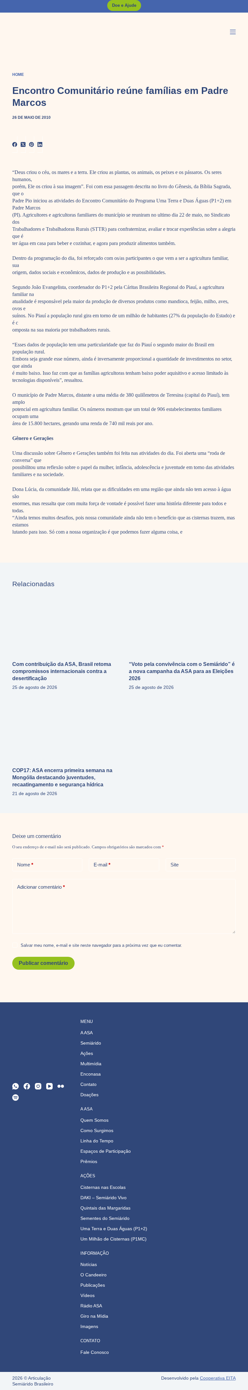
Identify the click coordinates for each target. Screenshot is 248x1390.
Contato (88, 1084)
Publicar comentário (43, 963)
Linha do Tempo (96, 1140)
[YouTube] (49, 1086)
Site (174, 864)
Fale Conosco (94, 1352)
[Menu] (233, 32)
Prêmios (88, 1161)
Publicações (92, 1285)
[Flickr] (60, 1086)
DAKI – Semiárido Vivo (103, 1197)
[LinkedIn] (40, 144)
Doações (89, 1094)
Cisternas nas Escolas (103, 1187)
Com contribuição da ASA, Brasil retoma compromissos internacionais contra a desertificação (61, 671)
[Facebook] (14, 144)
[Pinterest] (31, 144)
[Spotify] (15, 1097)
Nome (25, 864)
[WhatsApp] (15, 1086)
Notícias (88, 1264)
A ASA (86, 1032)
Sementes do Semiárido (104, 1218)
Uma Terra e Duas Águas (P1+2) (113, 1228)
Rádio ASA (91, 1305)
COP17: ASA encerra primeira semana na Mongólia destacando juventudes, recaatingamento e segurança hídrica (62, 777)
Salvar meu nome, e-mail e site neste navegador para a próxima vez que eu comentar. (101, 945)
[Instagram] (38, 1086)
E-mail (102, 864)
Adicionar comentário (41, 887)
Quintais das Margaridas (105, 1208)
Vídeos (87, 1295)
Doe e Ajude (124, 5)
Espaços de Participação (105, 1151)
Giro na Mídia (94, 1316)
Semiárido (90, 1043)
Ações (86, 1053)
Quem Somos (94, 1120)
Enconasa (90, 1074)
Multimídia (90, 1063)
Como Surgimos (96, 1130)
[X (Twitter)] (23, 144)
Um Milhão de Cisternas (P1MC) (113, 1239)
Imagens (89, 1326)
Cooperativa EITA (218, 1378)
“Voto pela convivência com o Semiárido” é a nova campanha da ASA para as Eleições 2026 (182, 671)
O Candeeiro (93, 1274)
